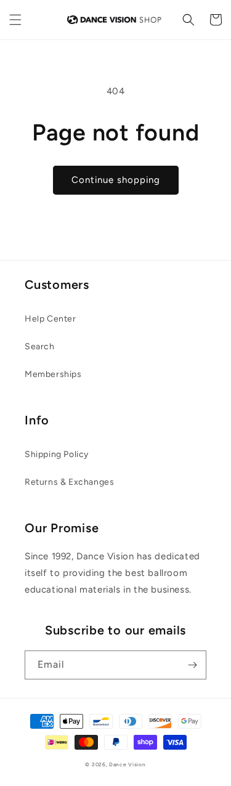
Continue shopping (115, 179)
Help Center (50, 319)
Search (40, 346)
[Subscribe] (192, 664)
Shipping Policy (57, 454)
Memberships (53, 374)
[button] (15, 19)
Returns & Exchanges (69, 482)
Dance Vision (127, 764)
